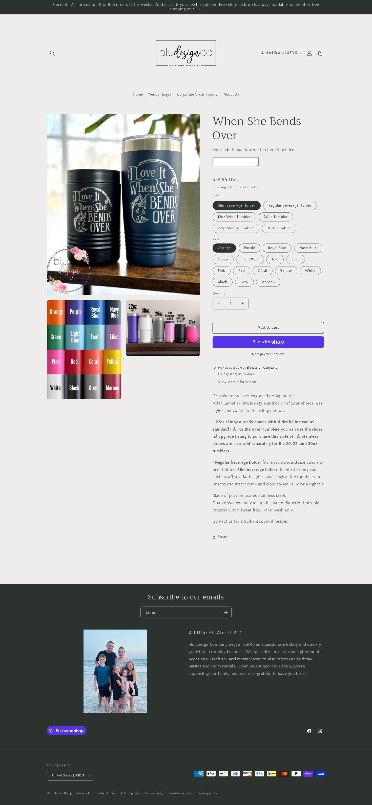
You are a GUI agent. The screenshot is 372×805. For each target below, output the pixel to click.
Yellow (286, 271)
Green (223, 259)
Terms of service (180, 793)
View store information (237, 382)
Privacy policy (154, 793)
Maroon (268, 282)
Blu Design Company (73, 793)
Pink (221, 271)
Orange (224, 248)
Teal (275, 259)
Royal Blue (277, 248)
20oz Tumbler (276, 217)
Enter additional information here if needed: (254, 149)
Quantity (219, 293)
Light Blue (250, 259)
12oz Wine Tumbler (234, 217)
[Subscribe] (225, 612)
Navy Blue (308, 248)
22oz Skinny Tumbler (236, 228)
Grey (244, 282)
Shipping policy (207, 793)
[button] (52, 53)
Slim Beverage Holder (236, 206)
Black (222, 282)
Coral (262, 271)
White (310, 271)
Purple (249, 248)
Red (241, 271)
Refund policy (129, 793)
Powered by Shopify (102, 793)
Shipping (219, 187)
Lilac (296, 259)
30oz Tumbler (279, 228)
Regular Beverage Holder (290, 206)
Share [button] (222, 537)
